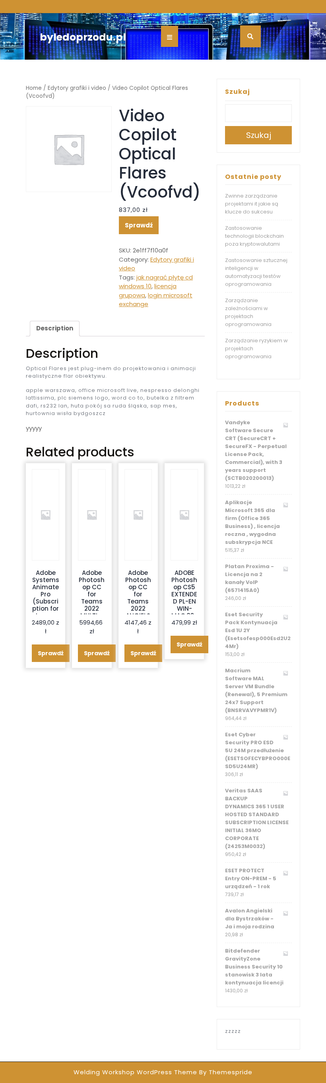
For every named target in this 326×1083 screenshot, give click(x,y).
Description (54, 328)
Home (34, 88)
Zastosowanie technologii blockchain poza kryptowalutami (254, 236)
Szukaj (237, 91)
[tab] (55, 329)
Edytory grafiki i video (77, 88)
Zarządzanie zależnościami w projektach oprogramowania (248, 312)
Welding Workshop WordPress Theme (135, 1072)
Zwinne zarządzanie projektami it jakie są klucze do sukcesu (251, 203)
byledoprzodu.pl (83, 37)
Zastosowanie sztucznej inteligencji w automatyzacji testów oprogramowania (256, 272)
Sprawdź (139, 225)
